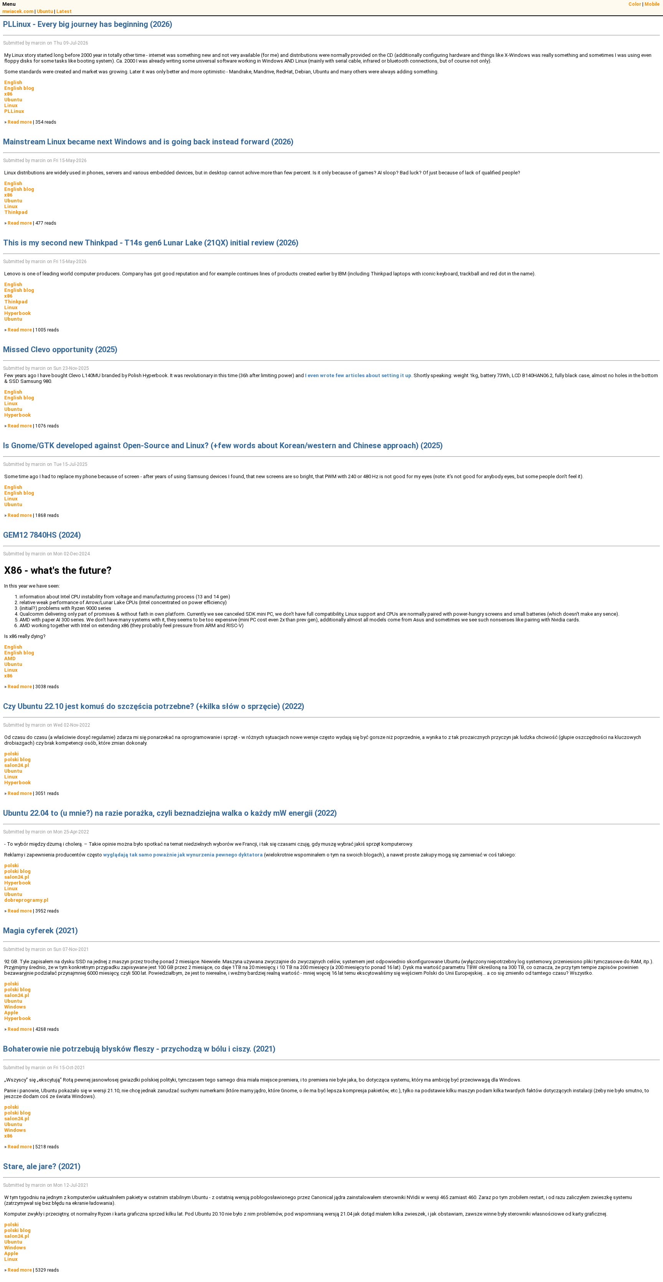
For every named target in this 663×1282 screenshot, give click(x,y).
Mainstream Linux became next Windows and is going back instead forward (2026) (148, 141)
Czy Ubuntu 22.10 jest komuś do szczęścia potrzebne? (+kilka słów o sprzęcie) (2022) (153, 706)
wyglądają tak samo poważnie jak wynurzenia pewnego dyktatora (183, 855)
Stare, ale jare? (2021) (42, 1166)
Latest (64, 11)
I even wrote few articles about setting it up (358, 375)
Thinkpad (16, 212)
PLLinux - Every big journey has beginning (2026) (87, 24)
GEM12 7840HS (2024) (42, 535)
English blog (19, 88)
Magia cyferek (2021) (40, 930)
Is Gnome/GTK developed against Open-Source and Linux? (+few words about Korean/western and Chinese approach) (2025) (223, 445)
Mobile (652, 4)
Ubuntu (45, 11)
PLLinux (14, 111)
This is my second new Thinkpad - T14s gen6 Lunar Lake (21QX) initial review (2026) (151, 242)
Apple (11, 1012)
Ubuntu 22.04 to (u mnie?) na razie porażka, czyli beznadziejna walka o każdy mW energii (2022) (170, 813)
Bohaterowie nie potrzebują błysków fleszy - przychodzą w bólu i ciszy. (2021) (139, 1048)
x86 (8, 94)
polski (11, 754)
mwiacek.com (17, 11)
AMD (10, 658)
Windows (15, 1007)
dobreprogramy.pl (26, 900)
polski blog (17, 759)
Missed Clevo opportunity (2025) (60, 349)
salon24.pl (16, 765)
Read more (20, 122)
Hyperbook (17, 313)
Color (634, 4)
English (13, 82)
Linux (11, 105)
